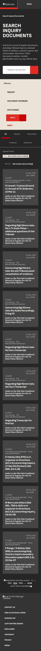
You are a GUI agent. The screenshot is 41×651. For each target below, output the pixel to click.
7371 (10, 583)
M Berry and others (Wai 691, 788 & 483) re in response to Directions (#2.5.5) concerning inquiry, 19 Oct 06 (20, 508)
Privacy (8, 640)
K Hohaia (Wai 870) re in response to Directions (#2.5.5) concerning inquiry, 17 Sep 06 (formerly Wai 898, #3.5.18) (20, 463)
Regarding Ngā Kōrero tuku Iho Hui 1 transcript (19, 349)
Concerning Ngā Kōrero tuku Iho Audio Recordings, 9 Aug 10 (20, 310)
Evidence (13, 143)
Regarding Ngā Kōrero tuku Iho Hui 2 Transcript (19, 385)
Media (7, 645)
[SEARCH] (37, 4)
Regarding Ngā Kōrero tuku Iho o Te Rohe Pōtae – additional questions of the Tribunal (20, 230)
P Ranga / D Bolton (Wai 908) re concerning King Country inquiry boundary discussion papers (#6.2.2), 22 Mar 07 (20, 554)
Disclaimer (9, 629)
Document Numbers (17, 101)
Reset (10, 125)
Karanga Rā (10, 618)
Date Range (13, 110)
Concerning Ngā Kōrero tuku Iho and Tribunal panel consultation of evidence (20, 271)
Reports (17, 134)
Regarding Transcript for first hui (18, 422)
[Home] (8, 4)
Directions (28, 143)
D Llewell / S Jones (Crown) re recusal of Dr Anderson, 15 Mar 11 (19, 188)
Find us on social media (15, 613)
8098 (29, 583)
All (6, 134)
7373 (21, 583)
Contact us (10, 607)
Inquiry (11, 92)
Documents (31, 134)
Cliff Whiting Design (14, 624)
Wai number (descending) (23, 164)
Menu (29, 4)
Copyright (9, 635)
